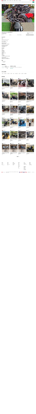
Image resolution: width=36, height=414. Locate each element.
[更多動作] (33, 5)
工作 (18, 167)
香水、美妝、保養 (8, 164)
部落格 (2, 164)
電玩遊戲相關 (30, 164)
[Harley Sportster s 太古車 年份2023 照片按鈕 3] (18, 26)
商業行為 (8, 172)
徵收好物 (18, 164)
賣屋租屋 (18, 166)
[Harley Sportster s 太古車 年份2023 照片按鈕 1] (18, 8)
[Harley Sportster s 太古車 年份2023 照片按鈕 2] (18, 17)
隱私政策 (6, 172)
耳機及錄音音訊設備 (25, 164)
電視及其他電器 (25, 169)
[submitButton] (33, 2)
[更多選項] (10, 116)
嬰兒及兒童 (13, 164)
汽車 (18, 165)
